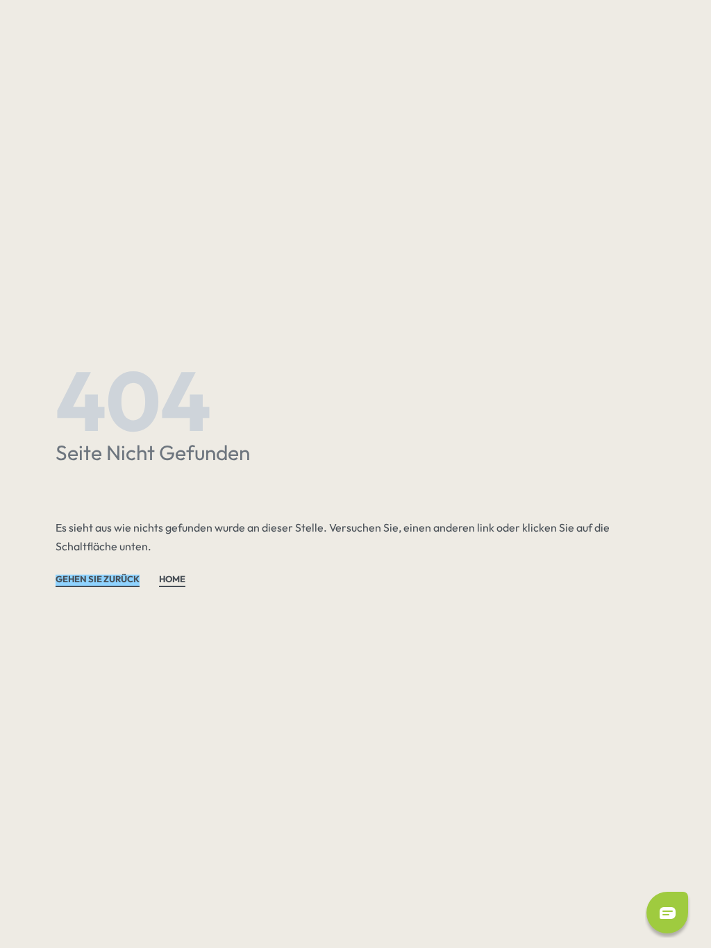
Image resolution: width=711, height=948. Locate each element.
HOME (172, 579)
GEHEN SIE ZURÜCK (98, 579)
